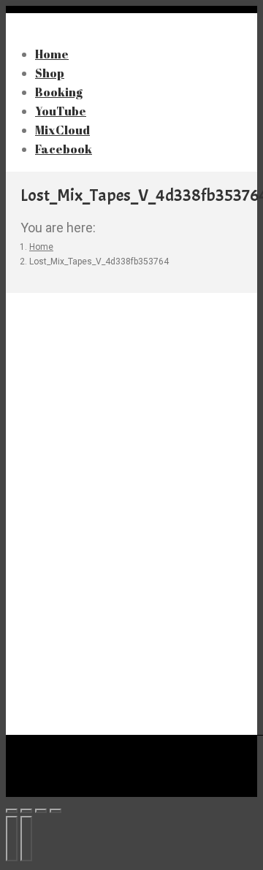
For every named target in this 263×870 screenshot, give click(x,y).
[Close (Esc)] (12, 811)
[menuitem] (72, 148)
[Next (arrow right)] (26, 838)
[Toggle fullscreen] (41, 811)
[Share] (26, 811)
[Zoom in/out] (55, 811)
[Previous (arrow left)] (12, 838)
